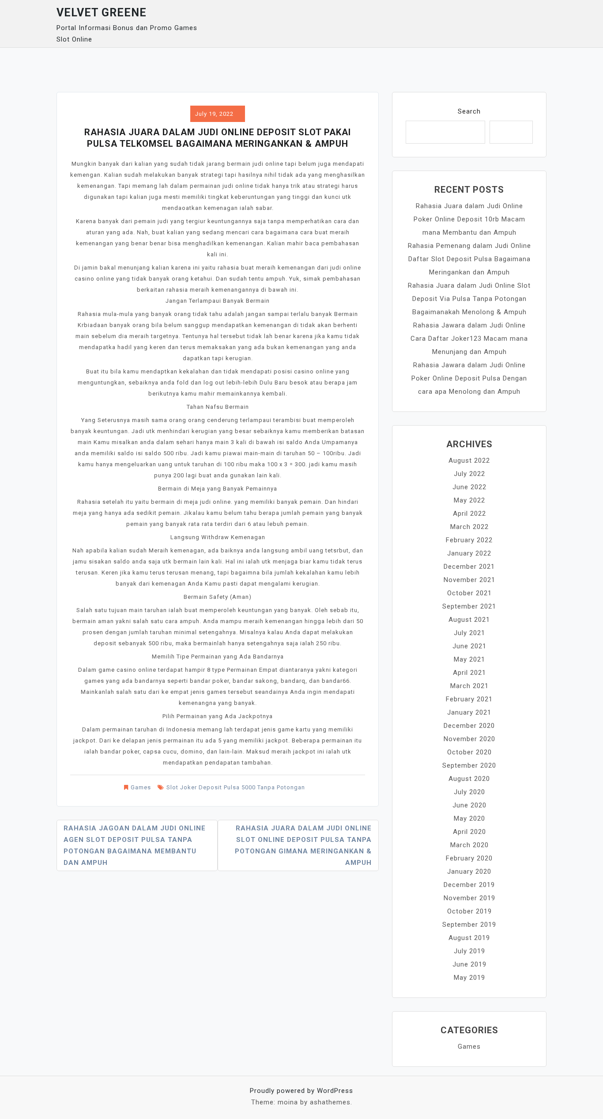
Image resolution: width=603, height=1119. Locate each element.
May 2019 (469, 978)
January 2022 (469, 553)
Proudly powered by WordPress (301, 1091)
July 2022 (469, 474)
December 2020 (469, 726)
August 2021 (469, 620)
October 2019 (469, 911)
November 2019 (469, 898)
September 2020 (469, 765)
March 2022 (469, 527)
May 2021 (469, 659)
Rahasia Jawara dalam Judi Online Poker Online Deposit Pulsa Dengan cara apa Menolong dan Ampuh (469, 378)
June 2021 (469, 646)
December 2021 (469, 567)
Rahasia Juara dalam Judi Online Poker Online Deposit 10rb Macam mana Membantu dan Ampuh (469, 219)
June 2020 (469, 805)
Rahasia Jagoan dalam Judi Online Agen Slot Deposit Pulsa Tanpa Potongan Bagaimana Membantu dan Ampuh (135, 845)
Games (141, 787)
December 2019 (469, 885)
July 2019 (469, 951)
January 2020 (469, 871)
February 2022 (469, 540)
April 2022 (469, 514)
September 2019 (469, 925)
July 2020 (469, 792)
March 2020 (469, 845)
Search (469, 111)
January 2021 (469, 712)
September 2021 (469, 606)
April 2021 (469, 673)
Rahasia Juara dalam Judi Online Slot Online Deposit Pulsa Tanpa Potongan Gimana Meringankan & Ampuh (303, 845)
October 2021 (469, 593)
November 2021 (469, 580)
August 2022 (469, 460)
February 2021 (469, 699)
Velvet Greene (102, 12)
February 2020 (469, 858)
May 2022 (469, 500)
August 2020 (469, 779)
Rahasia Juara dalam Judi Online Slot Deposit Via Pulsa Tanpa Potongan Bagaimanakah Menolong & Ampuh (469, 299)
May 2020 (469, 818)
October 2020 (469, 752)
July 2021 (469, 633)
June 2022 (469, 487)
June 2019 (469, 964)
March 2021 (469, 686)
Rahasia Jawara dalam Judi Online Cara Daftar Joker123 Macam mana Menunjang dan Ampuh (469, 338)
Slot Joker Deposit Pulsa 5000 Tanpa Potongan (235, 787)
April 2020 (469, 832)
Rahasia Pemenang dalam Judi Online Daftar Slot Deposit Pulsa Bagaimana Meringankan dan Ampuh (469, 259)
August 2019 (469, 938)
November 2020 (469, 739)
